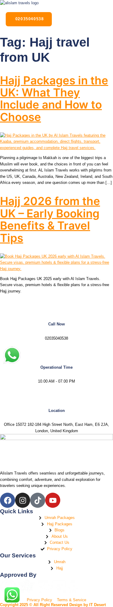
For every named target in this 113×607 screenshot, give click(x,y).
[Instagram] (22, 500)
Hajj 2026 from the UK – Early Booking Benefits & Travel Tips (50, 219)
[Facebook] (7, 500)
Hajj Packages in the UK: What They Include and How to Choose (54, 98)
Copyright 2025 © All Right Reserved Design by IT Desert (53, 604)
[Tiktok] (37, 500)
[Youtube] (52, 500)
